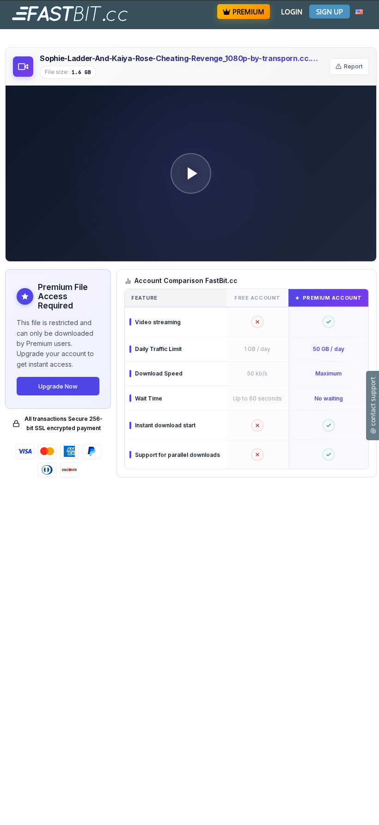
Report (353, 66)
